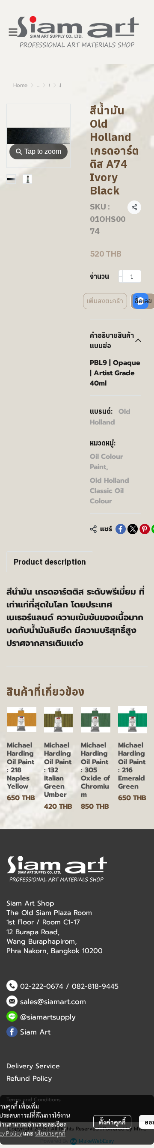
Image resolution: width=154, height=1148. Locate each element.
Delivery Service (33, 1066)
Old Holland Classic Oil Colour (109, 490)
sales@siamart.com (53, 1001)
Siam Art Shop (30, 903)
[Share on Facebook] (121, 529)
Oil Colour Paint (106, 461)
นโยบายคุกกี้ (50, 1133)
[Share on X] (132, 529)
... (38, 85)
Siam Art (35, 1031)
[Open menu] (12, 32)
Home (20, 85)
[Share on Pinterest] (144, 529)
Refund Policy (29, 1078)
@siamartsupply (48, 1016)
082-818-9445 (95, 986)
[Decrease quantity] (120, 276)
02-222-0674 (41, 986)
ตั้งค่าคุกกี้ (112, 1122)
